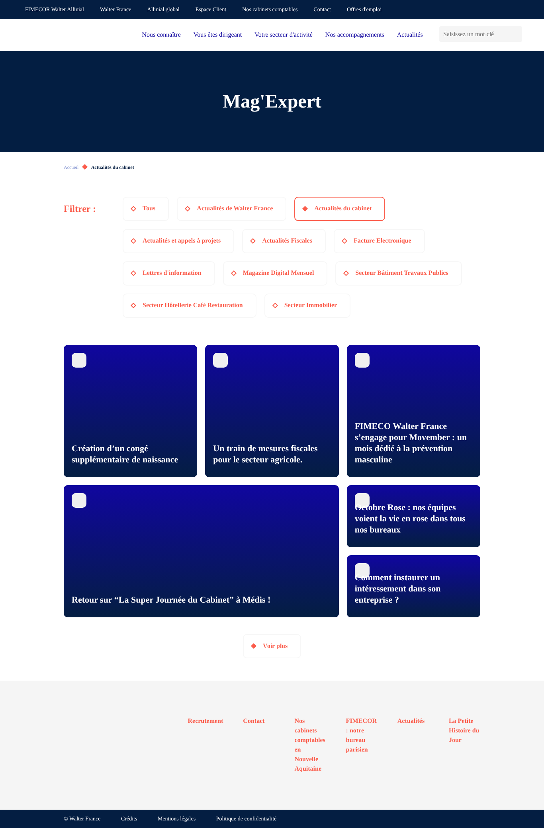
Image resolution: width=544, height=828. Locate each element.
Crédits (129, 819)
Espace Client (211, 10)
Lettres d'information (172, 273)
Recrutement (205, 721)
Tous (149, 208)
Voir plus (275, 645)
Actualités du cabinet (343, 208)
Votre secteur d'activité (283, 34)
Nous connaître (161, 34)
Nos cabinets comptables (269, 10)
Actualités (410, 34)
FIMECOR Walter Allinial (54, 10)
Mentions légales (177, 819)
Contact (322, 10)
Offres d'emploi (364, 10)
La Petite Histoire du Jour (464, 731)
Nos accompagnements (354, 34)
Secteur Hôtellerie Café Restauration (193, 305)
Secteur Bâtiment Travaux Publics (401, 273)
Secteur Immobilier (310, 305)
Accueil (71, 167)
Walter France (115, 10)
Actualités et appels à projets (182, 240)
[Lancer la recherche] (516, 34)
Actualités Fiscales (287, 240)
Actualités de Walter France (235, 208)
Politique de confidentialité (246, 819)
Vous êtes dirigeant (218, 34)
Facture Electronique (382, 240)
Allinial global (163, 10)
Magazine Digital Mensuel (278, 273)
